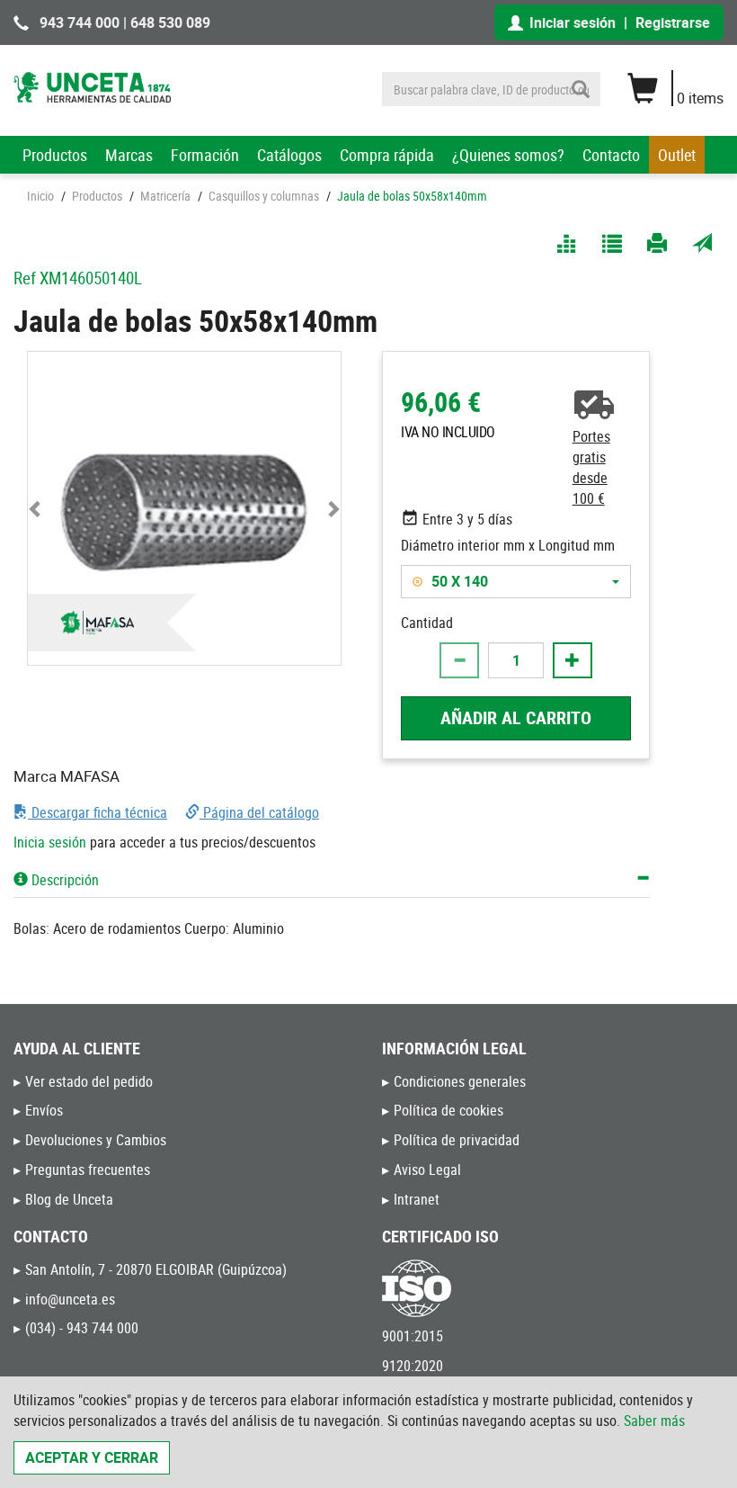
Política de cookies (448, 1110)
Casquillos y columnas (264, 195)
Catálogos (289, 155)
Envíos (44, 1110)
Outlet (677, 155)
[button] (35, 508)
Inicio (40, 195)
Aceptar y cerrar (91, 1457)
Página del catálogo (259, 812)
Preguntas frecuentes (87, 1169)
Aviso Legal (427, 1169)
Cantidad (427, 622)
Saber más (654, 1420)
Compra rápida (387, 155)
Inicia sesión (49, 842)
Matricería (165, 195)
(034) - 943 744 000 (81, 1328)
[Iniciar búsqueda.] (580, 89)
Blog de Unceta (69, 1199)
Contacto (611, 155)
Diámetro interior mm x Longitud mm (508, 545)
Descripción (63, 880)
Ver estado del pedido (89, 1081)
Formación (205, 155)
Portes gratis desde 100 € (591, 467)
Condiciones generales (460, 1081)
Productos (54, 155)
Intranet (417, 1199)
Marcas (129, 155)
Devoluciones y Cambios (95, 1140)
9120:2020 (412, 1366)
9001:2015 (412, 1336)
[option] (499, 581)
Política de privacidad (456, 1140)
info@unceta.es (70, 1299)
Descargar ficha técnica (97, 812)
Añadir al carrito (515, 717)
